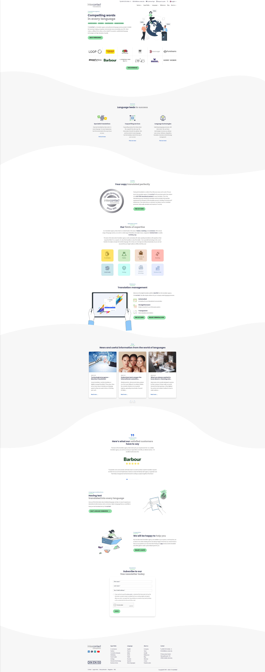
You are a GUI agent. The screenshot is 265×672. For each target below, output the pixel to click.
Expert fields (146, 5)
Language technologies (119, 23)
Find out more (102, 136)
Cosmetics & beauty (115, 653)
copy (161, 543)
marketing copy (132, 235)
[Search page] (167, 2)
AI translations (101, 23)
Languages (154, 5)
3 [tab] (129, 479)
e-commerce (152, 231)
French (128, 651)
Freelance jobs (147, 663)
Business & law (114, 663)
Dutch (128, 655)
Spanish (129, 661)
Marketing (113, 655)
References (163, 5)
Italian (128, 653)
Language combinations (96, 492)
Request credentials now (156, 317)
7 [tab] (135, 479)
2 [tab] (128, 479)
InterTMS (156, 293)
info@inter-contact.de (167, 651)
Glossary (146, 659)
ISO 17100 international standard (144, 196)
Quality (132, 181)
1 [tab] (126, 479)
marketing (143, 231)
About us (173, 5)
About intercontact (95, 37)
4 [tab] (131, 479)
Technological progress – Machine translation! (100, 378)
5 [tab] (132, 479)
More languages (131, 663)
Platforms (132, 284)
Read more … (94, 394)
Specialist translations (92, 23)
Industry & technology (116, 661)
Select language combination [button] (99, 511)
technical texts (153, 233)
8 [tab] (136, 479)
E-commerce (114, 649)
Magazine (110, 669)
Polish (128, 657)
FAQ (115, 669)
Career (145, 661)
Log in (116, 611)
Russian (129, 659)
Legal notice (95, 669)
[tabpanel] (132, 465)
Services (139, 5)
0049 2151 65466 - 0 (167, 649)
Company (146, 649)
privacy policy (129, 594)
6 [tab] (133, 479)
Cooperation (137, 532)
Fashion (112, 651)
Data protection (103, 669)
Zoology (112, 659)
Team (145, 651)
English (129, 649)
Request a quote (140, 550)
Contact (89, 669)
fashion (139, 231)
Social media (114, 657)
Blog (168, 5)
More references (132, 67)
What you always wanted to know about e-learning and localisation (161, 379)
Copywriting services (109, 23)
